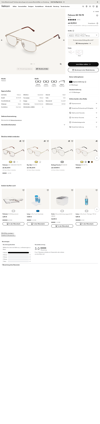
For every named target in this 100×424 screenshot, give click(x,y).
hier (53, 232)
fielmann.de (57, 214)
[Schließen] (67, 188)
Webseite (46, 228)
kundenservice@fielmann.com (39, 231)
